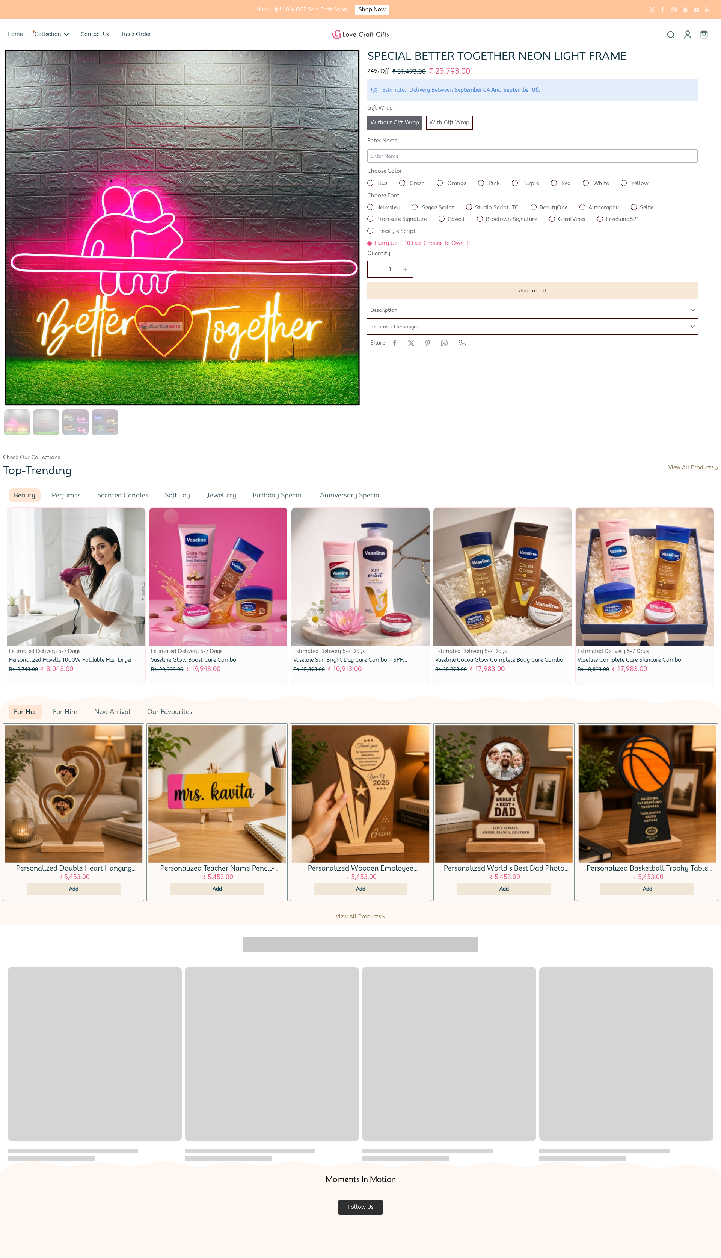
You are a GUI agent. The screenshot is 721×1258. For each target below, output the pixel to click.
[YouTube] (696, 9)
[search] (670, 34)
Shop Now (372, 9)
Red (565, 183)
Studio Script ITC (497, 207)
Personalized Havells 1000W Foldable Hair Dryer (70, 660)
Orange (456, 183)
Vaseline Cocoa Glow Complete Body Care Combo (499, 660)
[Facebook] (662, 9)
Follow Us (360, 1207)
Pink (493, 183)
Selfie (646, 207)
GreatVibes (571, 219)
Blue (381, 183)
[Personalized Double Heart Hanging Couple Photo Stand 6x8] (73, 794)
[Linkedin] (707, 9)
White (600, 183)
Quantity (378, 253)
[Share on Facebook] (394, 343)
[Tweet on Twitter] (411, 343)
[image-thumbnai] (17, 422)
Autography (603, 207)
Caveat (456, 219)
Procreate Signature (401, 219)
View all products (690, 467)
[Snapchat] (685, 9)
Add (73, 889)
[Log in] (687, 34)
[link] (716, 468)
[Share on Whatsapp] (444, 343)
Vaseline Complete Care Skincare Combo (629, 660)
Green (416, 183)
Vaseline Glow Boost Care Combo (193, 660)
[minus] (375, 269)
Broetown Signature (511, 219)
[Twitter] (651, 9)
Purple (530, 183)
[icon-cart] (703, 34)
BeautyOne (553, 207)
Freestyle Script (396, 231)
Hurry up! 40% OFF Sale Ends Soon (301, 9)
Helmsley (388, 207)
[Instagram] (674, 9)
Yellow (639, 183)
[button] (532, 290)
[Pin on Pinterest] (427, 343)
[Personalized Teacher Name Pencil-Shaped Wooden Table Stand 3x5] (217, 794)
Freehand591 (622, 219)
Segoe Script (437, 207)
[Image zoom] (182, 227)
